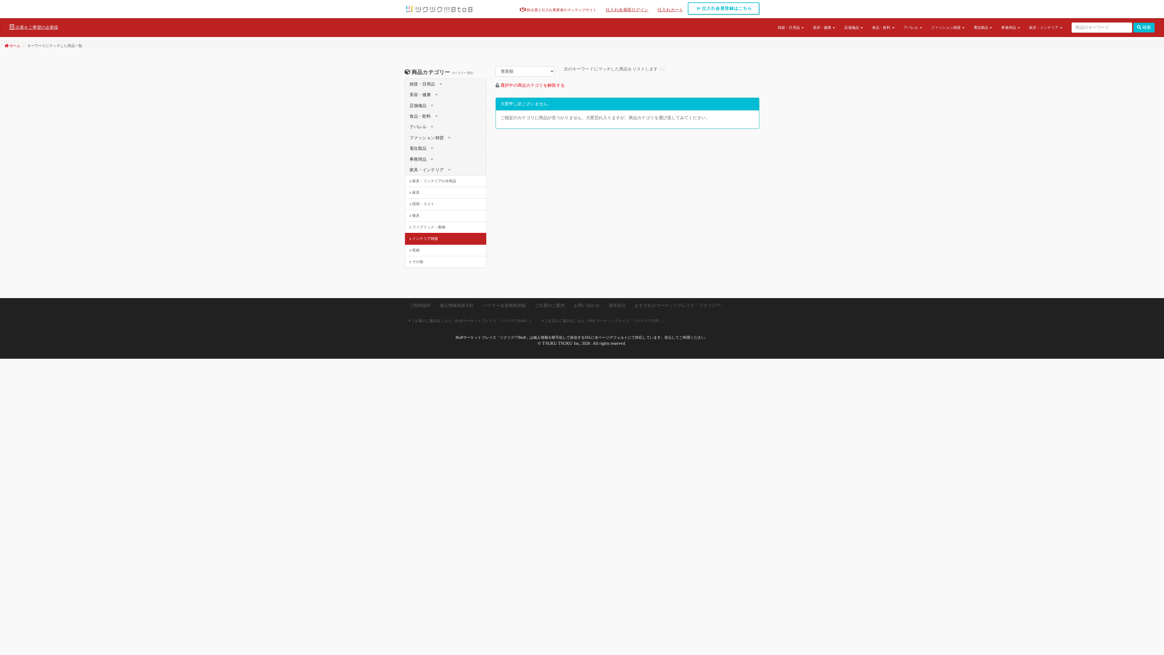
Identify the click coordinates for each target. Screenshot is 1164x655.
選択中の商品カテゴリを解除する (532, 85)
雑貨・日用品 (789, 27)
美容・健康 (822, 27)
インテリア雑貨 (424, 239)
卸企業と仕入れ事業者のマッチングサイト (561, 10)
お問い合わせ (587, 305)
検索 (1146, 27)
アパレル (911, 27)
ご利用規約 (420, 305)
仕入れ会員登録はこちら (726, 8)
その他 (417, 262)
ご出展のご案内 (550, 305)
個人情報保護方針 (457, 305)
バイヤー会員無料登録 (504, 305)
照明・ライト (422, 204)
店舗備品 (852, 27)
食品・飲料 (881, 27)
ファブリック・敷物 (428, 227)
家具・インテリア (1044, 27)
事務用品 (1009, 27)
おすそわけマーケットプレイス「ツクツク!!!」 (680, 305)
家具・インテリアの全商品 (433, 181)
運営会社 (617, 305)
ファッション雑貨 (946, 27)
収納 (415, 250)
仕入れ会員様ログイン (627, 10)
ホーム (14, 46)
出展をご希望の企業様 (36, 27)
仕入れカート (670, 10)
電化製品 (981, 27)
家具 (415, 192)
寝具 (415, 215)
